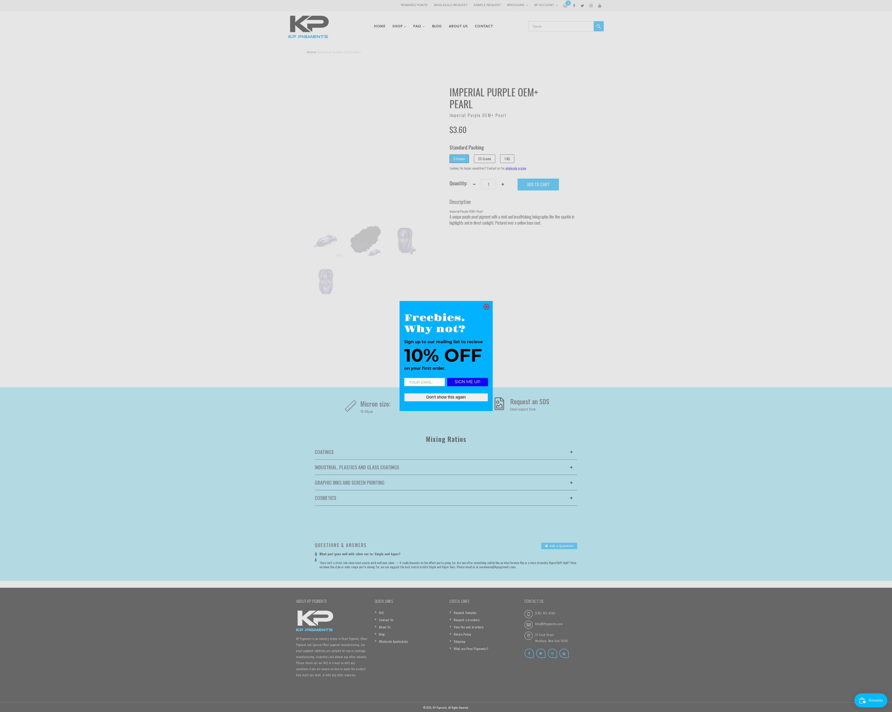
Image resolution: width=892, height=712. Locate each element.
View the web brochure (469, 626)
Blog (382, 634)
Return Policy (462, 634)
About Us (385, 626)
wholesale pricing (515, 168)
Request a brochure (466, 619)
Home (311, 52)
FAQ (381, 612)
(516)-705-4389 (545, 613)
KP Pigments (440, 707)
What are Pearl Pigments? (471, 648)
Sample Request (487, 5)
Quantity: (458, 183)
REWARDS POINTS (414, 5)
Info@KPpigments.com (549, 623)
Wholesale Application (393, 641)
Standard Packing (466, 147)
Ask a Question (561, 546)
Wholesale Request (451, 5)
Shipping (459, 641)
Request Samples (465, 612)
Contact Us (386, 619)
